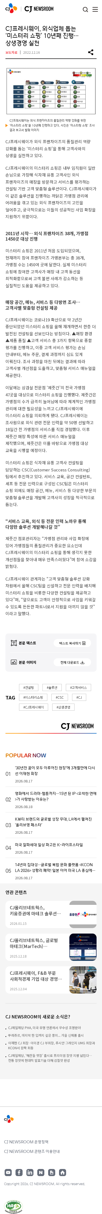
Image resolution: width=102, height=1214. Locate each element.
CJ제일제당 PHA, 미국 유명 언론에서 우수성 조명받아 (44, 1027)
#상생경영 (63, 707)
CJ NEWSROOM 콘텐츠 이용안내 (32, 1151)
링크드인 (30, 1172)
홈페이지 (62, 1172)
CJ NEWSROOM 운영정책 (26, 1141)
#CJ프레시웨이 (33, 707)
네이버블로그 (41, 1172)
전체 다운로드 (69, 662)
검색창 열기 (85, 10)
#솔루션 (52, 687)
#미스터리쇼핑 (33, 697)
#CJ (79, 697)
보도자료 (11, 52)
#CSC (60, 697)
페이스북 (19, 1172)
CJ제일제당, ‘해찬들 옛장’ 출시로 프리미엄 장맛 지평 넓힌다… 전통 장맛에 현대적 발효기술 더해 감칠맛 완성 (50, 1058)
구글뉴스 (52, 1172)
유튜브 (8, 1172)
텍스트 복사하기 (70, 643)
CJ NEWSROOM (11, 8)
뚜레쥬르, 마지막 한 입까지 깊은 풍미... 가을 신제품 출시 (46, 1035)
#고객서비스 (78, 687)
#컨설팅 (28, 687)
